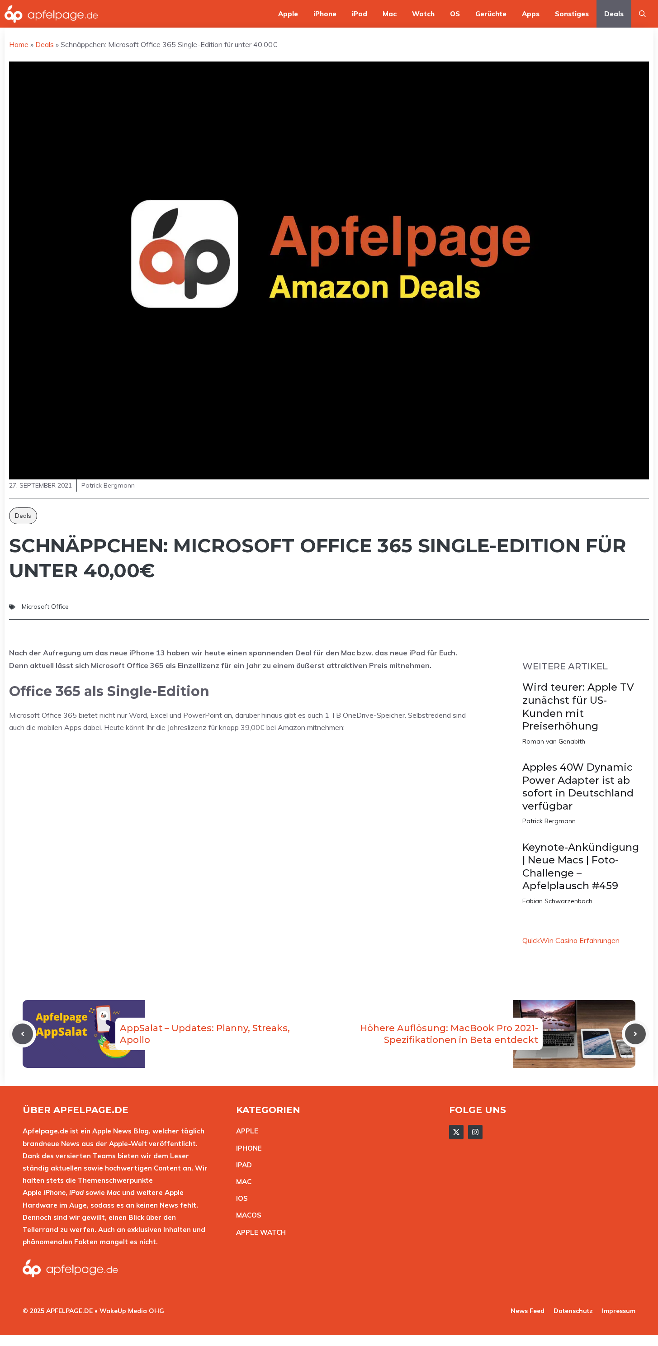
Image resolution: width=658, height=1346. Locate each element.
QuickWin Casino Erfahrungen (571, 940)
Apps (531, 13)
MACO (246, 1215)
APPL (245, 1131)
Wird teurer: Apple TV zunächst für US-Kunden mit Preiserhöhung (578, 706)
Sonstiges (572, 13)
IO (239, 1198)
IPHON (247, 1148)
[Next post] (635, 1033)
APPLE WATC (258, 1232)
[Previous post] (22, 1033)
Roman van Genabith (553, 741)
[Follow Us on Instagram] (475, 1132)
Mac (390, 13)
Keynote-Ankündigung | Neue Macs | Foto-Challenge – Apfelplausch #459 (580, 866)
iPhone (324, 13)
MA (241, 1181)
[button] (642, 14)
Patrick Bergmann (549, 821)
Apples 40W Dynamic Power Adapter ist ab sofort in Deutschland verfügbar (578, 786)
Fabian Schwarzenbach (557, 901)
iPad (359, 13)
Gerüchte (491, 13)
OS (455, 13)
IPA (241, 1165)
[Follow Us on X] (456, 1132)
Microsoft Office (45, 606)
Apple (288, 13)
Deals (614, 13)
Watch (423, 13)
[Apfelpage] (52, 14)
